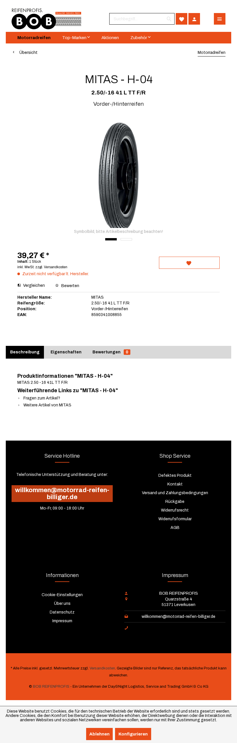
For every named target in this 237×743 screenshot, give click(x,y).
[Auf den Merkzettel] (189, 263)
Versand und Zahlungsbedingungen (175, 493)
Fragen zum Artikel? (41, 398)
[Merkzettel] (181, 19)
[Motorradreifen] (34, 37)
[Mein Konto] (194, 19)
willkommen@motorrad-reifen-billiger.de (62, 494)
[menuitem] (142, 19)
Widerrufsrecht (175, 510)
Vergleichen (33, 285)
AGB (175, 527)
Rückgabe (174, 501)
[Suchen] (169, 19)
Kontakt (175, 484)
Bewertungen (110, 352)
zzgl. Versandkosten (51, 267)
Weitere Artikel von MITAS (47, 405)
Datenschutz (62, 612)
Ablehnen (99, 734)
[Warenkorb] (207, 19)
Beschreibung (25, 352)
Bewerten (69, 286)
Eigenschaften (66, 352)
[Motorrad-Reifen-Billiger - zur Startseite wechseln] (46, 18)
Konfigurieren (133, 734)
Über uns (62, 603)
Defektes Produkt (175, 475)
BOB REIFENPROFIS (51, 686)
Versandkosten (102, 668)
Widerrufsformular (175, 519)
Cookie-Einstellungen (62, 595)
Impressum (62, 621)
